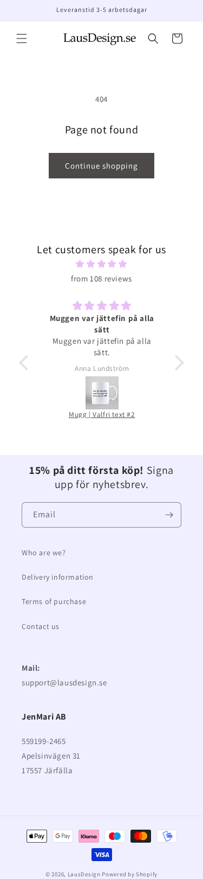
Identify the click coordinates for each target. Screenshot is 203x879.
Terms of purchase (54, 601)
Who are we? (44, 552)
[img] (101, 263)
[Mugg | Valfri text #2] (102, 392)
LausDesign (84, 874)
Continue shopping (101, 166)
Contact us (41, 626)
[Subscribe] (169, 515)
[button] (22, 38)
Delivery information (58, 577)
